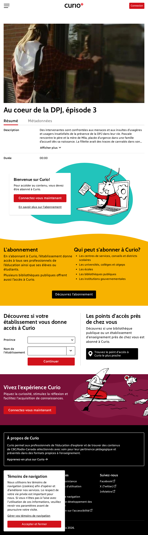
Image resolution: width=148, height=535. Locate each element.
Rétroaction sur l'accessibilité (70, 510)
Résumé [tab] (11, 121)
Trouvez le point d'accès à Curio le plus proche (111, 353)
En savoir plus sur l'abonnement (40, 207)
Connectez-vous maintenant (40, 198)
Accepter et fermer (34, 524)
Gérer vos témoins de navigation (28, 515)
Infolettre (106, 491)
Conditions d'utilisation (66, 486)
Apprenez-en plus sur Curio (25, 459)
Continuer (51, 361)
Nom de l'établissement (14, 350)
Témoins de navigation (66, 496)
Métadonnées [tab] (40, 121)
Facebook (106, 481)
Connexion (137, 5)
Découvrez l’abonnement (74, 294)
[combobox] (47, 350)
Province (9, 339)
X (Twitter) (106, 486)
